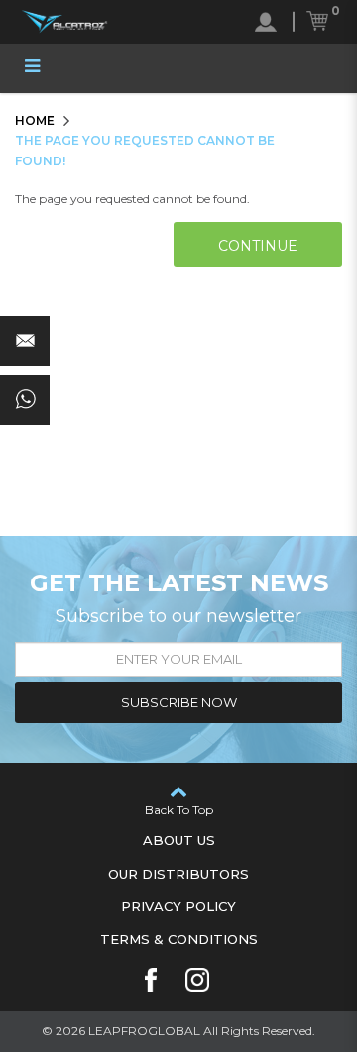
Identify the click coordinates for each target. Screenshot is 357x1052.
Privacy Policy (178, 906)
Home (35, 120)
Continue (258, 246)
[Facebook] (151, 980)
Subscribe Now (179, 702)
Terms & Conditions (179, 939)
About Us (179, 840)
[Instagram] (197, 980)
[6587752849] (25, 400)
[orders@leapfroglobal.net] (25, 341)
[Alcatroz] (64, 22)
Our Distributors (178, 874)
